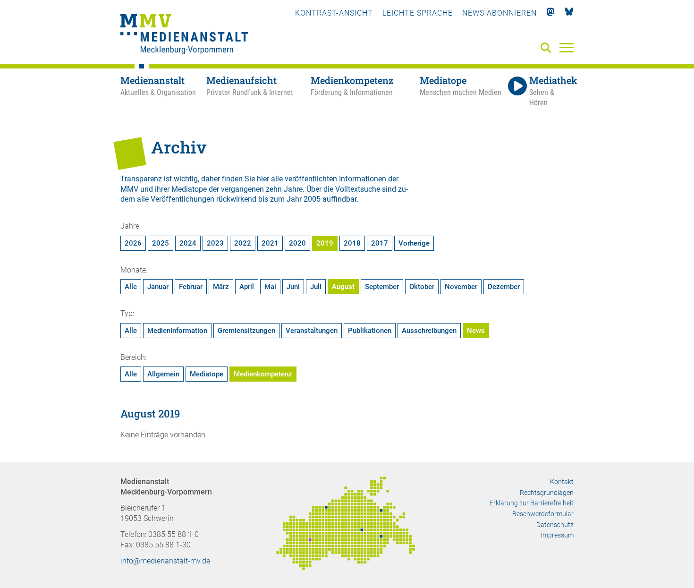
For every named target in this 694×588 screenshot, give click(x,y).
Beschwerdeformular (543, 514)
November (461, 286)
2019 (324, 243)
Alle (131, 286)
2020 (297, 243)
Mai (270, 286)
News (476, 330)
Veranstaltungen (312, 330)
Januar (158, 286)
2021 (270, 243)
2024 (187, 243)
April (246, 286)
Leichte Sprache (417, 13)
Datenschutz (555, 524)
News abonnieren (499, 13)
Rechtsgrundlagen (547, 492)
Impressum (557, 535)
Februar (191, 286)
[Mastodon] (550, 13)
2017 (379, 243)
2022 (242, 243)
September (382, 286)
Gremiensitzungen (246, 330)
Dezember (504, 286)
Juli (316, 286)
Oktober (421, 286)
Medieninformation (177, 330)
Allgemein (163, 374)
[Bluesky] (569, 13)
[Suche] (548, 48)
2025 (160, 243)
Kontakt (562, 482)
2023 (215, 243)
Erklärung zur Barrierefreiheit (532, 503)
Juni (293, 286)
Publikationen (369, 330)
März (221, 286)
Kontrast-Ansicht (334, 13)
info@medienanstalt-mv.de (165, 560)
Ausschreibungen (429, 330)
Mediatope (206, 374)
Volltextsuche (357, 189)
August (343, 286)
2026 (133, 243)
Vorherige (414, 243)
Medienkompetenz (263, 374)
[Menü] (566, 47)
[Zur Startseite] (184, 35)
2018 (352, 243)
